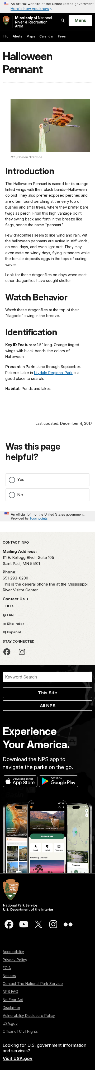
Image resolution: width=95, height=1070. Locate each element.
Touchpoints (39, 518)
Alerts (17, 36)
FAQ (10, 615)
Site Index (15, 623)
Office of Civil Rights (20, 1031)
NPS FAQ (10, 991)
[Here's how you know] (47, 6)
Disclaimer (11, 1007)
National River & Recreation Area (33, 22)
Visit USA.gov (17, 1058)
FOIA (7, 967)
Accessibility (13, 951)
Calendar (46, 36)
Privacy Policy (15, 960)
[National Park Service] (6, 20)
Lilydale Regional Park (53, 372)
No (20, 494)
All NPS (47, 705)
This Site (47, 692)
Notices (9, 975)
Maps (30, 36)
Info (5, 36)
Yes (20, 479)
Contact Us (14, 598)
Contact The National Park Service (33, 983)
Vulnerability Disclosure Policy (29, 1015)
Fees (62, 36)
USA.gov (10, 1023)
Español (13, 632)
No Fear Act (13, 999)
